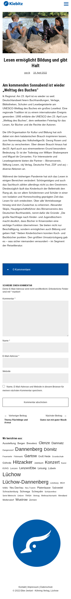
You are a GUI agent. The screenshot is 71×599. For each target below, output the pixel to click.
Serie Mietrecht (9, 495)
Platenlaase (44, 487)
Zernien (33, 500)
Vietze (28, 495)
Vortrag (36, 495)
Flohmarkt (18, 456)
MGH (62, 483)
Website (7, 371)
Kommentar (9, 298)
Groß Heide (44, 456)
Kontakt (22, 587)
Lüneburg (54, 483)
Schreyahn (37, 491)
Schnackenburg (10, 491)
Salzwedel (57, 487)
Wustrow (21, 499)
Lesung (42, 468)
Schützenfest (50, 492)
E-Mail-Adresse (11, 356)
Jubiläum (38, 463)
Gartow (30, 456)
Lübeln (52, 468)
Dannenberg (28, 449)
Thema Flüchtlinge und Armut (16, 419)
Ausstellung (9, 443)
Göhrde (7, 462)
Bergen (21, 443)
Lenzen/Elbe (27, 468)
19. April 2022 (40, 73)
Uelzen (20, 495)
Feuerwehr (7, 456)
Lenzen (14, 468)
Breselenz (32, 443)
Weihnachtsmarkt (49, 495)
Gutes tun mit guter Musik (53, 417)
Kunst (63, 463)
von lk (27, 73)
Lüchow (12, 474)
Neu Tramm (30, 488)
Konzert (52, 462)
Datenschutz (46, 587)
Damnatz (58, 443)
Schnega (25, 491)
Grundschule (58, 456)
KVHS (6, 468)
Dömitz (50, 449)
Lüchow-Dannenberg (25, 482)
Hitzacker (23, 462)
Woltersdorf (8, 500)
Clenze (44, 443)
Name (6, 340)
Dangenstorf (8, 450)
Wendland (62, 495)
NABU (5, 488)
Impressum (33, 587)
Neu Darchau (16, 487)
